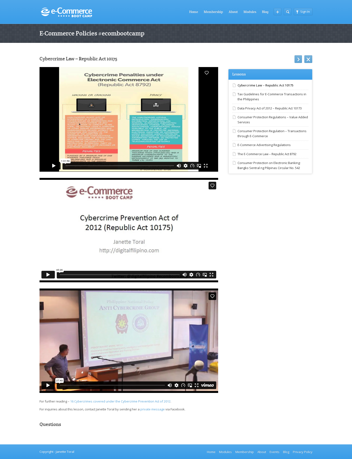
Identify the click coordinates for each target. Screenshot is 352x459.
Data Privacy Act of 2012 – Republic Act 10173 (270, 108)
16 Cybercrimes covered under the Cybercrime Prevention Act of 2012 (120, 401)
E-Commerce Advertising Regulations (264, 145)
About (233, 12)
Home (193, 12)
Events (274, 452)
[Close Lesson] (308, 59)
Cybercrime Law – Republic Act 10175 (265, 85)
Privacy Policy (302, 452)
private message (152, 409)
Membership (213, 12)
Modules (250, 12)
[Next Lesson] (298, 59)
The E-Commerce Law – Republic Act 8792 (267, 154)
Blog (265, 12)
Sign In (305, 11)
